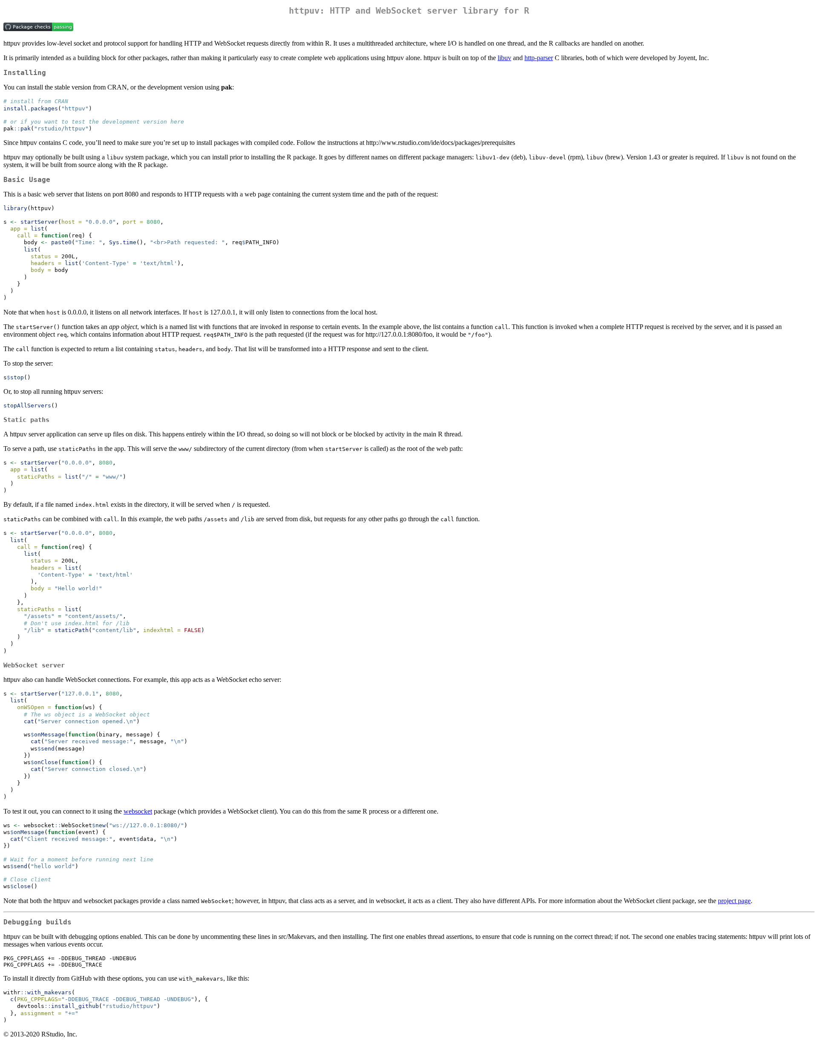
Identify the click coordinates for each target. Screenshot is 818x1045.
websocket (138, 811)
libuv (504, 57)
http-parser (538, 57)
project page (734, 900)
